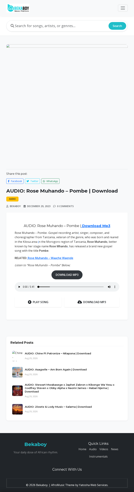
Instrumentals (98, 456)
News (114, 449)
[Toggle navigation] (123, 8)
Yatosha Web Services (93, 485)
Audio (93, 449)
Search (117, 26)
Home (82, 449)
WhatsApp (52, 181)
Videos (103, 449)
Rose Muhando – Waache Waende (50, 258)
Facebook (16, 181)
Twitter (34, 181)
